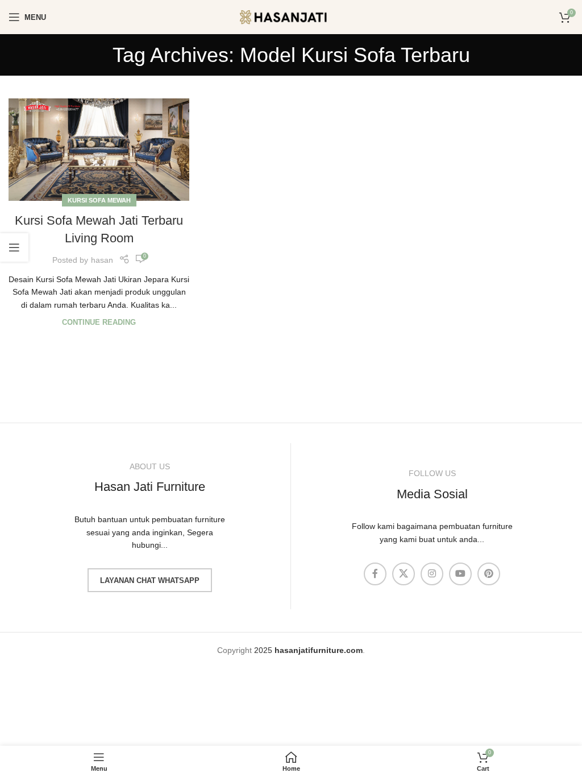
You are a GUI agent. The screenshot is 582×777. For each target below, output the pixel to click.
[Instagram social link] (432, 574)
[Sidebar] (14, 247)
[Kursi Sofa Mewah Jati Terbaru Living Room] (99, 149)
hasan (102, 259)
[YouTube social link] (460, 574)
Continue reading (99, 322)
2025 (308, 650)
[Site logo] (291, 16)
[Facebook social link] (375, 574)
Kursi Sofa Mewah (99, 200)
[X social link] (403, 574)
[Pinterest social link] (488, 574)
